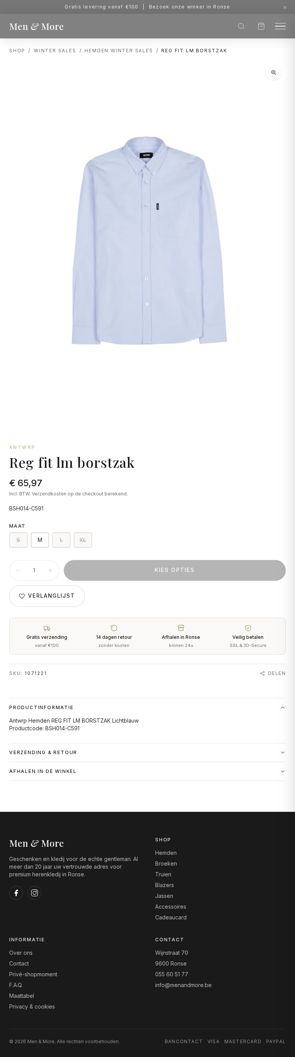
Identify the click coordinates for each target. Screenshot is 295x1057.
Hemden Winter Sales (119, 50)
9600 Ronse (171, 963)
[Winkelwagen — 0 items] (261, 26)
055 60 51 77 (171, 974)
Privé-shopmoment (33, 974)
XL (83, 540)
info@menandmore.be (183, 985)
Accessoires (170, 906)
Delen (277, 673)
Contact (19, 963)
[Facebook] (16, 893)
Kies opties (174, 570)
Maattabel (21, 995)
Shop (17, 50)
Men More (36, 26)
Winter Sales (55, 50)
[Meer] (50, 570)
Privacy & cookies (32, 1006)
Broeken (166, 863)
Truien (163, 874)
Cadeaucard (171, 917)
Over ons (21, 952)
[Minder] (18, 570)
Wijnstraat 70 (171, 952)
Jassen (164, 895)
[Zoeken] (241, 26)
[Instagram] (34, 893)
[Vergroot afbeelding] (273, 72)
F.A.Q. (16, 985)
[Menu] (280, 26)
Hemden (166, 852)
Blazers (164, 885)
